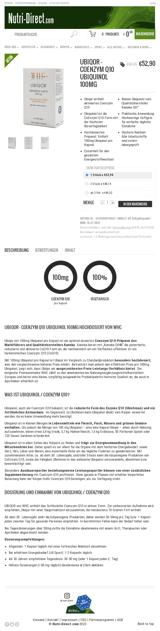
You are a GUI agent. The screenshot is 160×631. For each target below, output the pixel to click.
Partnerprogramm (25, 3)
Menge (88, 202)
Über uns (9, 48)
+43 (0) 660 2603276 (59, 3)
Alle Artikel (114, 48)
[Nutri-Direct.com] (80, 17)
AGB (120, 620)
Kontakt (9, 3)
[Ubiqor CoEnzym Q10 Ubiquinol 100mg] (42, 95)
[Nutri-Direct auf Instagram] (78, 603)
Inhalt (70, 250)
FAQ (83, 620)
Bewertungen (46, 250)
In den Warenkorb (135, 204)
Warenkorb (145, 33)
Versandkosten (121, 227)
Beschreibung (17, 250)
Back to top (146, 624)
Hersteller (27, 48)
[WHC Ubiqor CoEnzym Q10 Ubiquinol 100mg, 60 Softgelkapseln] (13, 143)
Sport (97, 48)
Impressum (69, 620)
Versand (42, 3)
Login (152, 3)
